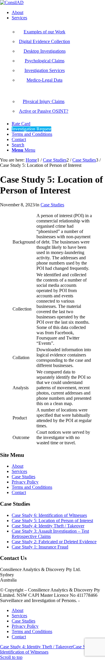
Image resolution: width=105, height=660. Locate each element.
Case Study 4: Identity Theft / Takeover (48, 525)
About (17, 466)
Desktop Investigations (45, 51)
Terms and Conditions (32, 487)
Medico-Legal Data (44, 80)
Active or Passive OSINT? (43, 111)
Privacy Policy (25, 481)
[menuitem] (58, 12)
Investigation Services (44, 70)
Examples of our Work (44, 31)
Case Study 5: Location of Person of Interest (52, 520)
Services (19, 471)
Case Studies (52, 204)
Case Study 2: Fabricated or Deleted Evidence (54, 541)
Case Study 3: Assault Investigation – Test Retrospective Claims (50, 534)
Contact (19, 492)
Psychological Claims (44, 60)
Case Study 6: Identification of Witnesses (49, 515)
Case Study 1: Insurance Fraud (40, 546)
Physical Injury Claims (43, 101)
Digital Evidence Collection (44, 41)
